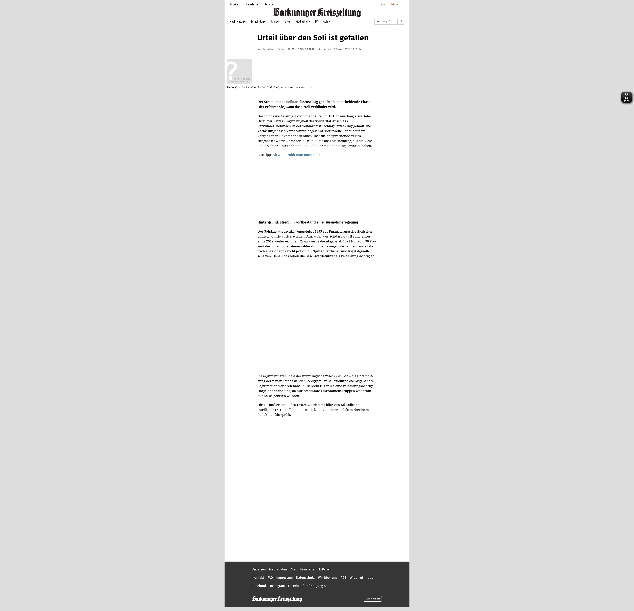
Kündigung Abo (318, 586)
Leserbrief (295, 586)
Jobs (370, 578)
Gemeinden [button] (257, 21)
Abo (382, 4)
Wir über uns (327, 578)
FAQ (270, 578)
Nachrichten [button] (237, 21)
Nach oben (373, 598)
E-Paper (395, 4)
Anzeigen (234, 4)
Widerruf (356, 578)
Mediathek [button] (302, 21)
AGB (344, 578)
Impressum (284, 578)
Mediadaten (278, 569)
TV (316, 21)
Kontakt (258, 578)
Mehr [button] (326, 21)
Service (268, 4)
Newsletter (252, 4)
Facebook (259, 586)
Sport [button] (273, 21)
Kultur (287, 21)
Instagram (277, 586)
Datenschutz (305, 578)
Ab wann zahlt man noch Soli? (296, 154)
